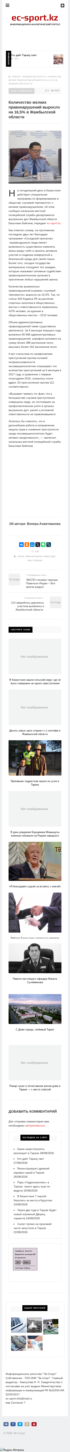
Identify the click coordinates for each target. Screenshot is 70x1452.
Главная (15, 77)
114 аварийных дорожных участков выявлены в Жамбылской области (27, 606)
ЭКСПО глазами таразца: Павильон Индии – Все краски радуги (42, 583)
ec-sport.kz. (53, 223)
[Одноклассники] (26, 544)
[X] (37, 544)
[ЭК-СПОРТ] (35, 14)
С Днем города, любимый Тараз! (35, 1029)
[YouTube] (34, 1424)
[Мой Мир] (32, 544)
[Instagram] (27, 1424)
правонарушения (33, 556)
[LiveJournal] (48, 544)
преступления (35, 561)
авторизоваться (35, 1125)
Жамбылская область (34, 77)
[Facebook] (13, 1424)
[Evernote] (43, 544)
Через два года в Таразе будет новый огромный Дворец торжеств (35, 1214)
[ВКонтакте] (21, 544)
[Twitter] (20, 1424)
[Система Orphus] (25, 1249)
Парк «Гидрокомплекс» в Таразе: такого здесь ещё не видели (32, 1186)
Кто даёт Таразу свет (16, 55)
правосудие (49, 556)
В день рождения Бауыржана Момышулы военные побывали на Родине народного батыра (35, 836)
